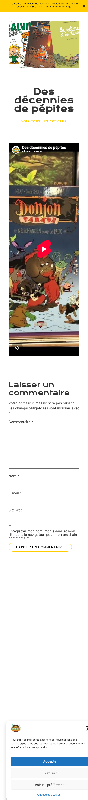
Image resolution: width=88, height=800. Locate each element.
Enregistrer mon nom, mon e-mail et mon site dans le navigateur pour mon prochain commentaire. (43, 534)
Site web (16, 510)
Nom (14, 475)
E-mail (15, 493)
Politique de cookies (48, 794)
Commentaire (21, 421)
